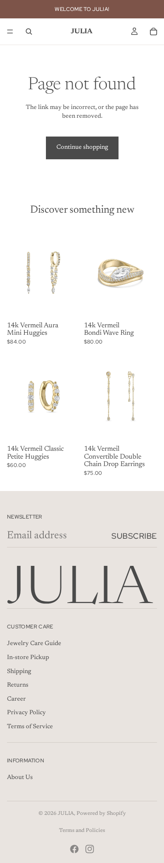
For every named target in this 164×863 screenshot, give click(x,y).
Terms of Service (30, 727)
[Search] (28, 31)
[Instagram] (89, 849)
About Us (20, 778)
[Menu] (10, 31)
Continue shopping (82, 147)
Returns (17, 686)
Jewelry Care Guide (34, 644)
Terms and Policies (82, 830)
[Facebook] (74, 849)
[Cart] (153, 31)
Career (16, 699)
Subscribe (134, 536)
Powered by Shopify (101, 813)
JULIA (66, 813)
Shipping (19, 672)
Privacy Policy (26, 713)
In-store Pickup (28, 658)
